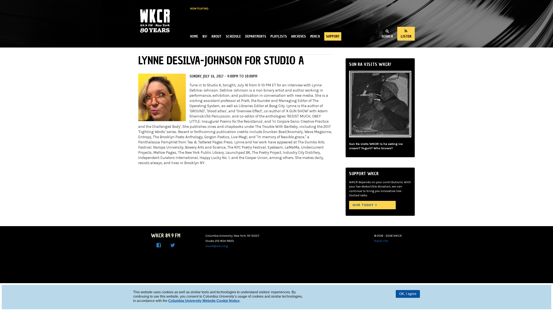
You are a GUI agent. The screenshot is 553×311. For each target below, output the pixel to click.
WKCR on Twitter (172, 245)
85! (204, 36)
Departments (255, 36)
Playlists (278, 36)
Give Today (363, 205)
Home (194, 36)
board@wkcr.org (216, 246)
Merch (315, 36)
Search (387, 36)
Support (333, 36)
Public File (381, 241)
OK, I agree (407, 294)
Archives (298, 36)
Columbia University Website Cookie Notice (204, 301)
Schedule (233, 36)
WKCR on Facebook (158, 245)
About (216, 36)
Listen (406, 36)
